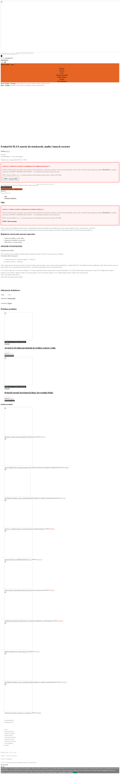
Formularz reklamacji (10, 737)
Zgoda (75, 772)
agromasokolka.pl (9, 720)
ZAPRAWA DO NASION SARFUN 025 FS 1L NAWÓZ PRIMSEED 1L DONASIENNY (28, 621)
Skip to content (5, 64)
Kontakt (62, 79)
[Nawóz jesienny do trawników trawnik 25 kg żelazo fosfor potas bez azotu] (18, 588)
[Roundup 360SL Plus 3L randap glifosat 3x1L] (18, 649)
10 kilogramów (12, 298)
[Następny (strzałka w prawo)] (3, 766)
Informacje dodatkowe (10, 198)
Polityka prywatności (10, 741)
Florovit (10, 303)
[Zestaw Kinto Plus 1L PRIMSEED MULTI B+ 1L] (18, 557)
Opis (5, 196)
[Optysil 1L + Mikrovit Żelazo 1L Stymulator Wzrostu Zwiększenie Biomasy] (18, 527)
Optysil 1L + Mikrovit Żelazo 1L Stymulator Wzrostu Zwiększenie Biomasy (24, 529)
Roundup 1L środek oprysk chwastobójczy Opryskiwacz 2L (20, 437)
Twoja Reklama (61, 81)
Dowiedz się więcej (9, 400)
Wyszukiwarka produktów (8, 54)
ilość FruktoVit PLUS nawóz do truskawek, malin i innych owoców (19, 185)
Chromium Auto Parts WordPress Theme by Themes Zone (21, 762)
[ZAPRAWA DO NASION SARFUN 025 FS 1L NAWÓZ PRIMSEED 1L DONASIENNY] (18, 619)
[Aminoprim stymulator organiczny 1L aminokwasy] (18, 711)
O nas (62, 73)
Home (2, 83)
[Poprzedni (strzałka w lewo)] (1, 766)
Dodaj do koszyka (6, 187)
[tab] (61, 196)
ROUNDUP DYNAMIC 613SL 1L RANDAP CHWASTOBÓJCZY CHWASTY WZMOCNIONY (30, 498)
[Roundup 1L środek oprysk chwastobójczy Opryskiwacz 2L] (18, 435)
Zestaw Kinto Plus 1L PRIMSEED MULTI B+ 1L (18, 559)
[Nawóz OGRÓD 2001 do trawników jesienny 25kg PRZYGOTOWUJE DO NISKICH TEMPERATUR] (18, 465)
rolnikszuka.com (8, 722)
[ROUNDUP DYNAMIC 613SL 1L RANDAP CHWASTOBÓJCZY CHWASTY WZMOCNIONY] (17, 496)
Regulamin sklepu (9, 731)
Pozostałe (12, 83)
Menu (12, 64)
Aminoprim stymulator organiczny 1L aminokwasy (18, 713)
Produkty (62, 68)
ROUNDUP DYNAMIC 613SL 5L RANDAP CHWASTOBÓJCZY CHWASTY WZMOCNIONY (30, 682)
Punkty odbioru (61, 77)
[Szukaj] (1, 56)
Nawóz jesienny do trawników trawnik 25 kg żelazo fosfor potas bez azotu (24, 590)
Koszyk (62, 70)
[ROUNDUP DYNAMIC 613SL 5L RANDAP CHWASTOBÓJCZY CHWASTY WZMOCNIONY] (18, 680)
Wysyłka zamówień (62, 75)
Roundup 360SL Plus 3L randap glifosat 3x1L (16, 651)
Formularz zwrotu (9, 739)
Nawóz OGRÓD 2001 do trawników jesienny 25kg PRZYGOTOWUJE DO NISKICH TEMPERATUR (32, 467)
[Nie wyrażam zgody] (78, 772)
